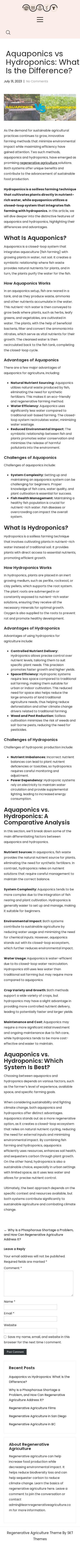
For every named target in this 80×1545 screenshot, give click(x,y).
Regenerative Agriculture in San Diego (37, 1416)
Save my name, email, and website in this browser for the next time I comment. (37, 1339)
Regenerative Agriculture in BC (32, 1424)
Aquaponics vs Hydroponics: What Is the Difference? (39, 1379)
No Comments (37, 81)
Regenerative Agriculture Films (32, 1408)
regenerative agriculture (39, 163)
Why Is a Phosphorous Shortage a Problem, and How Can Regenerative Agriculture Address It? (38, 1235)
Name (9, 1301)
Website (10, 1325)
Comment (13, 1268)
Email (9, 1313)
